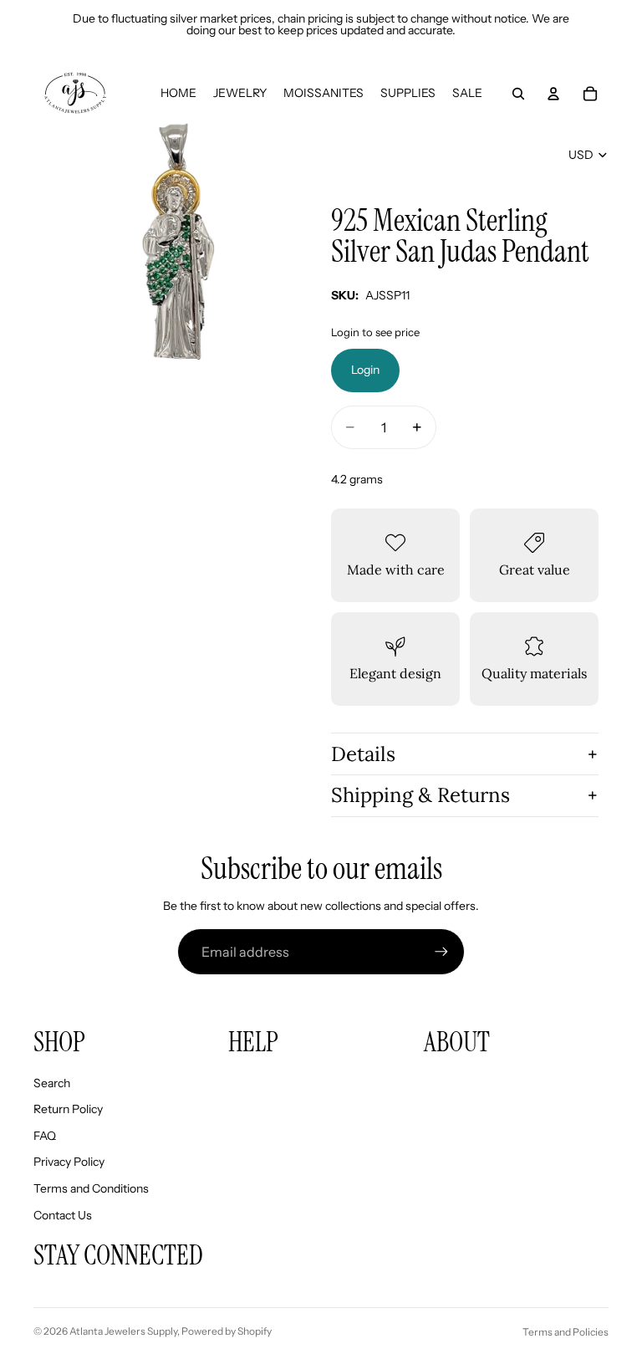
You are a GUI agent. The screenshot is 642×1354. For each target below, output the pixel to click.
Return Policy (68, 1108)
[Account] (553, 93)
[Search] (518, 93)
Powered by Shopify (226, 1331)
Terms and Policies (565, 1332)
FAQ (44, 1135)
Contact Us (62, 1215)
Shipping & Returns (420, 795)
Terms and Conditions (91, 1188)
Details (363, 754)
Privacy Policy (68, 1161)
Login (365, 369)
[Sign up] (441, 952)
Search (51, 1083)
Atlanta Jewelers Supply (123, 1331)
